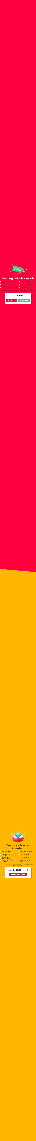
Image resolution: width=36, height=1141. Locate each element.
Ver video (11, 300)
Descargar (24, 300)
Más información (18, 874)
